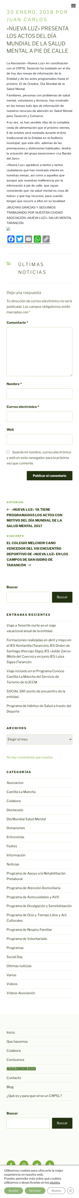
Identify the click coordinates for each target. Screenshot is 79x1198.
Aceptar (14, 1190)
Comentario (17, 323)
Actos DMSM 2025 (21, 1069)
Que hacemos (17, 1042)
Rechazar (35, 1190)
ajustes (55, 1182)
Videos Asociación (21, 993)
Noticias (13, 864)
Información (16, 855)
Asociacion (15, 783)
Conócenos (15, 1060)
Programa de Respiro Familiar (29, 930)
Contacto (14, 1078)
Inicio (11, 1032)
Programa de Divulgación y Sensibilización (39, 906)
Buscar (12, 587)
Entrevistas (15, 837)
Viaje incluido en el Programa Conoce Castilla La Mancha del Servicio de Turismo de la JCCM (35, 676)
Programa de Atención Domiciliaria (33, 888)
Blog (10, 1087)
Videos (12, 984)
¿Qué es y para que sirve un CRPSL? (34, 1096)
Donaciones (16, 828)
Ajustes (56, 1190)
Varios (11, 975)
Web (10, 430)
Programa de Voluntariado (27, 939)
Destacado (15, 810)
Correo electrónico (23, 407)
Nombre (14, 384)
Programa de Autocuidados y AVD (33, 897)
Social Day (15, 957)
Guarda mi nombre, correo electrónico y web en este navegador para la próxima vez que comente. (39, 457)
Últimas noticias (19, 966)
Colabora (14, 801)
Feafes (12, 846)
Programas (15, 948)
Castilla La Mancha (21, 792)
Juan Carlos (27, 19)
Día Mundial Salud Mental (26, 819)
